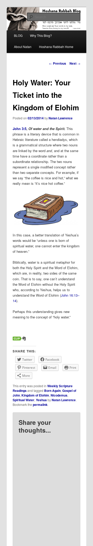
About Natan (23, 46)
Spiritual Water (23, 400)
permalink (40, 404)
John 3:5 (19, 128)
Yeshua (41, 400)
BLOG (18, 35)
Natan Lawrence (61, 118)
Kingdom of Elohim (35, 395)
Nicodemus (59, 395)
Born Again (52, 390)
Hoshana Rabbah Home (56, 46)
